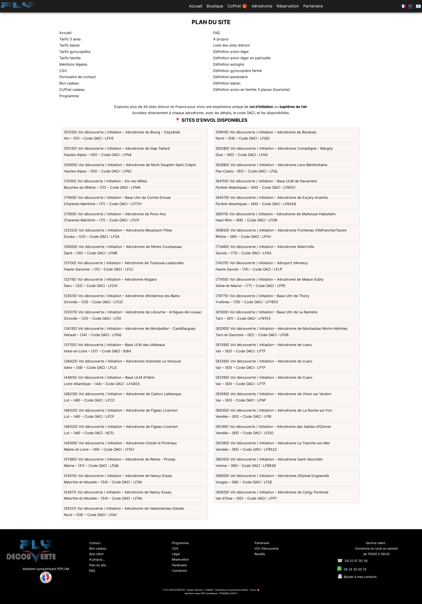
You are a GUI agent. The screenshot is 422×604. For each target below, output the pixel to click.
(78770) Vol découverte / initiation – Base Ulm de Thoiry (262, 296)
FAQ (216, 32)
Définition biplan (226, 83)
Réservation (288, 6)
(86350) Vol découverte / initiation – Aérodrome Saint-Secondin (269, 459)
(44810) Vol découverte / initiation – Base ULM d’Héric (109, 377)
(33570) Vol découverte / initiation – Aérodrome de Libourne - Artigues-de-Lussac (133, 312)
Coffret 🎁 (237, 6)
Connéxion (179, 570)
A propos (221, 39)
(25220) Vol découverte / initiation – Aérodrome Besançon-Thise (118, 230)
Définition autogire (228, 64)
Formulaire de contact (77, 77)
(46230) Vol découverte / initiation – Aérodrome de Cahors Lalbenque (122, 394)
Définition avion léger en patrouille (242, 58)
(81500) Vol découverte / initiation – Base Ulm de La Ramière (266, 312)
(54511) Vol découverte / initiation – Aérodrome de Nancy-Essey (117, 492)
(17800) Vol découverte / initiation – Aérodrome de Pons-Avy (115, 214)
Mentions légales (73, 64)
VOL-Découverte (266, 548)
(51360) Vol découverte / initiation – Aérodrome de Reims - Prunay (119, 459)
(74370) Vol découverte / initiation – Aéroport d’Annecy (262, 263)
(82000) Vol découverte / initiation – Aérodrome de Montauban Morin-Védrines (281, 328)
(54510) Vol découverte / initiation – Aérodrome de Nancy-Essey (118, 475)
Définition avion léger (231, 51)
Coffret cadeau (72, 89)
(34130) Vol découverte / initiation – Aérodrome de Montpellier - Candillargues (129, 328)
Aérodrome (261, 6)
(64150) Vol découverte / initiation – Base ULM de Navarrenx (266, 181)
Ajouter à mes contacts (357, 577)
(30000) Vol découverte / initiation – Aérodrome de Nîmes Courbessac (123, 246)
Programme (69, 96)
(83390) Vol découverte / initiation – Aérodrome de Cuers (264, 361)
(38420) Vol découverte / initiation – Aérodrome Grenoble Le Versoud (122, 361)
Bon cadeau (69, 83)
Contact (95, 543)
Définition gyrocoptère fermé (237, 70)
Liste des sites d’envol (231, 45)
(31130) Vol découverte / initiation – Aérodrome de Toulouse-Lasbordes (124, 263)
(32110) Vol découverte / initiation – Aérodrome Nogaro (110, 279)
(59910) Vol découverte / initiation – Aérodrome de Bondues (266, 132)
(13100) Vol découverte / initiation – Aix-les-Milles (105, 181)
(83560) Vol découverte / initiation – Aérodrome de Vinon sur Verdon (273, 394)
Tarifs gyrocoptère (74, 51)
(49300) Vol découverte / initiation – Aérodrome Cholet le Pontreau (120, 443)
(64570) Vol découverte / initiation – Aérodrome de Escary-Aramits (272, 197)
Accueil (195, 6)
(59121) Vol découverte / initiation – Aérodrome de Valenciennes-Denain (124, 508)
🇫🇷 (403, 6)
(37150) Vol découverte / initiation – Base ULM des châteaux (114, 344)
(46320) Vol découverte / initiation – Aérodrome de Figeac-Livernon (121, 426)
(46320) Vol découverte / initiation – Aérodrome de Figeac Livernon (120, 410)
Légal (176, 554)
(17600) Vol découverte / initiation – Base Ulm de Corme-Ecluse (117, 197)
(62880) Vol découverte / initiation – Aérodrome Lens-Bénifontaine (271, 165)
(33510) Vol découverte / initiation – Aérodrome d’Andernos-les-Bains (122, 296)
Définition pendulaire (230, 77)
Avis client (96, 554)
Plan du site (97, 565)
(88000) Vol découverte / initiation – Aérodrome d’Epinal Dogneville (272, 475)
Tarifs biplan (69, 45)
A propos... (97, 559)
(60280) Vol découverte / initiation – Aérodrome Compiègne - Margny (274, 148)
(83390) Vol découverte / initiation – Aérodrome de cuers (264, 344)
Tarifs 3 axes (70, 39)
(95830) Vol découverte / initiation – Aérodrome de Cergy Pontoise (272, 492)
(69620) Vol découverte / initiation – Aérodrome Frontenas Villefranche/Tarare (281, 230)
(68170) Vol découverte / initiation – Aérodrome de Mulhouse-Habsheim (276, 214)
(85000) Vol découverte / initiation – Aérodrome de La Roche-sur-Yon (274, 410)
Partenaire (313, 6)
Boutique (215, 6)
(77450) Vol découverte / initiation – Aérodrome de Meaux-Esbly (270, 279)
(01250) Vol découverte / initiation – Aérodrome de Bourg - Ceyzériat (122, 132)
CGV (63, 70)
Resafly (260, 554)
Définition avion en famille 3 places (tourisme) (251, 89)
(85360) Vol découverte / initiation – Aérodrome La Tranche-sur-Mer (273, 443)
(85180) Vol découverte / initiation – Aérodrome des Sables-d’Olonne (273, 426)
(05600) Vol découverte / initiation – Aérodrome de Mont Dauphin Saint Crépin (130, 165)
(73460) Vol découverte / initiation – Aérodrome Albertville (265, 246)
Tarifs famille (70, 58)
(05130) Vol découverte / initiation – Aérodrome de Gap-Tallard (117, 148)
